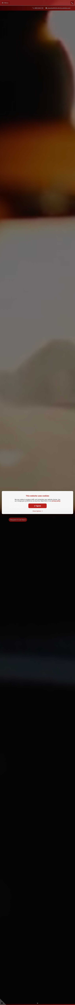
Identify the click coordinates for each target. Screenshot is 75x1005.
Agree (38, 506)
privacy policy (56, 501)
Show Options (37, 511)
